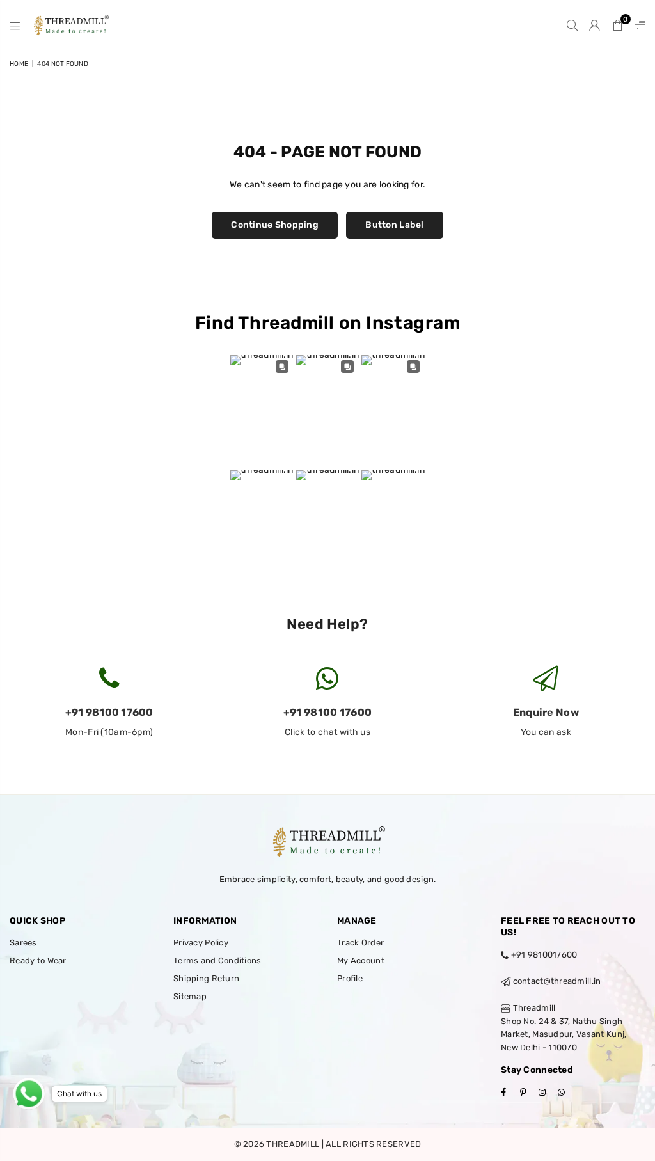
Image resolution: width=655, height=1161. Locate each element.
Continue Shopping (275, 224)
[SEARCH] (572, 25)
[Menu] (15, 25)
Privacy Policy (200, 942)
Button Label (394, 224)
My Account (360, 960)
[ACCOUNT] (594, 25)
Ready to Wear (38, 960)
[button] (617, 25)
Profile (350, 978)
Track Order (360, 942)
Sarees (23, 942)
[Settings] (637, 25)
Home (19, 64)
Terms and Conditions (217, 960)
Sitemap (190, 996)
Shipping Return (206, 978)
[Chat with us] (29, 1094)
